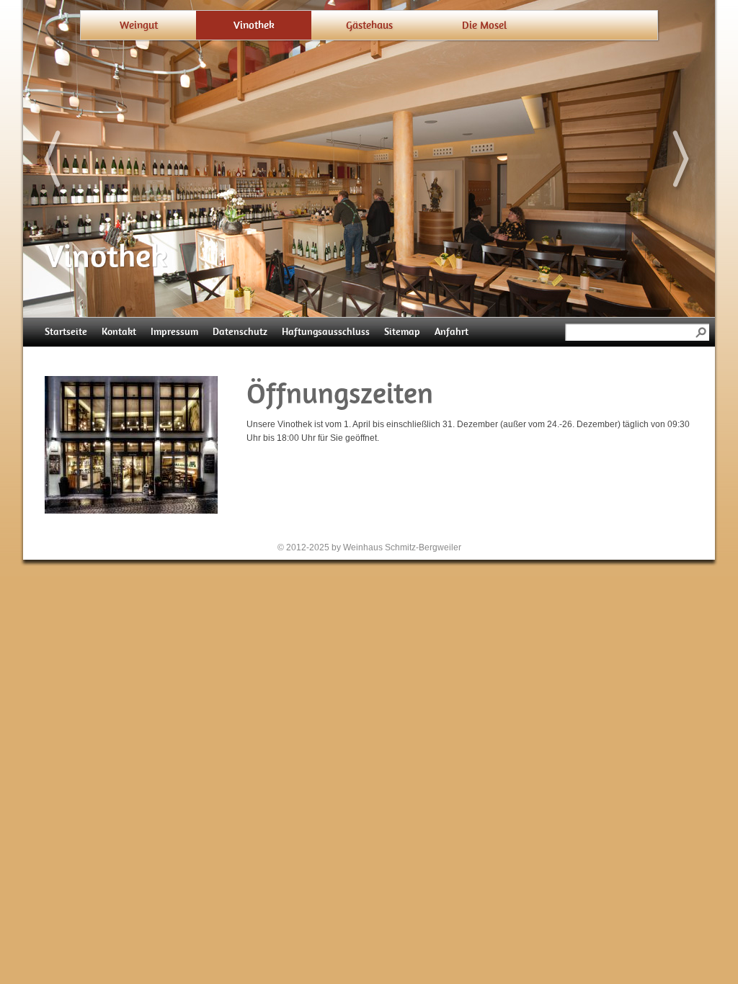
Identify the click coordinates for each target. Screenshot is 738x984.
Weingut (139, 25)
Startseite (66, 332)
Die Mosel (484, 25)
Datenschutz (240, 332)
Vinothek (254, 25)
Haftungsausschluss (326, 332)
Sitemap (402, 332)
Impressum (174, 332)
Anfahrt (451, 332)
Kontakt (119, 332)
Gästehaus (369, 25)
